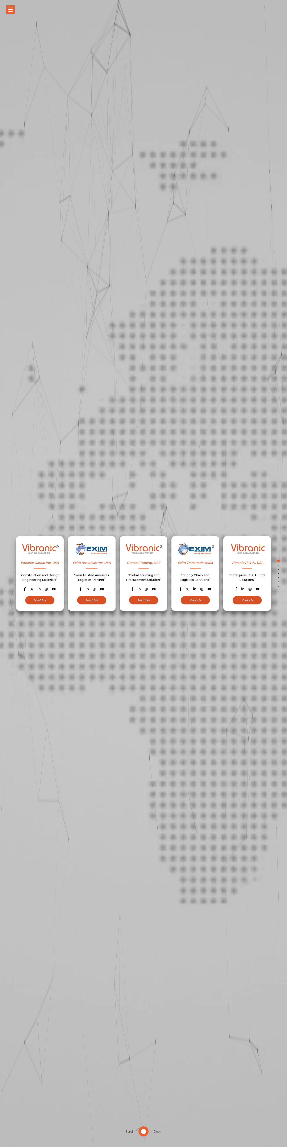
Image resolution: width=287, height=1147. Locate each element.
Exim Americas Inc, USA (92, 563)
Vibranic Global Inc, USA (40, 563)
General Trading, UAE (143, 563)
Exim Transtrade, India (195, 563)
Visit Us (40, 600)
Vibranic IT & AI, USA (247, 563)
